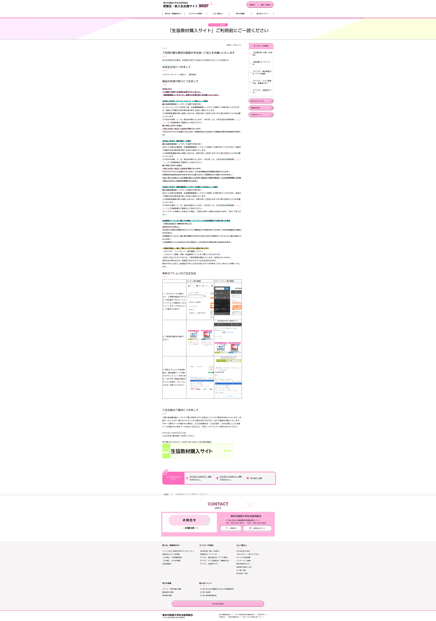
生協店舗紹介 (167, 564)
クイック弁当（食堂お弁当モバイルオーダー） (178, 551)
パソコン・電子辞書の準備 (171, 589)
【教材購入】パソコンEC (261, 63)
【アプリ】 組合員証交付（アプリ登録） (261, 73)
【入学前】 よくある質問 (171, 560)
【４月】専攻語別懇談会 (208, 595)
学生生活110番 (242, 573)
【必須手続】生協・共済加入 (262, 54)
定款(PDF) (261, 614)
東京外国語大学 (234, 617)
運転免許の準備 (167, 592)
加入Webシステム (257, 101)
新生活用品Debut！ (243, 564)
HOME (166, 494)
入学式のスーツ (256, 114)
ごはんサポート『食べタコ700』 (248, 554)
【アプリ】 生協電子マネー (261, 91)
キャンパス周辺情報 (243, 557)
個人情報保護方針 (225, 614)
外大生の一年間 (256, 478)
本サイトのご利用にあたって (252, 617)
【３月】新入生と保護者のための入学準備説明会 (216, 589)
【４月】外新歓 (204, 592)
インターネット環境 (243, 560)
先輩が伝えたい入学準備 (171, 554)
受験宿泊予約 (255, 108)
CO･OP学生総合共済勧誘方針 (244, 614)
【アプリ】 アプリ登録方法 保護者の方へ (261, 82)
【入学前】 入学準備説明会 (172, 557)
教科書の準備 (167, 595)
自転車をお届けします (244, 567)
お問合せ (252, 4)
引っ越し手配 (241, 570)
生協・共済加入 (266, 4)
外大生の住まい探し (243, 551)
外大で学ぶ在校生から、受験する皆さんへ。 (200, 478)
